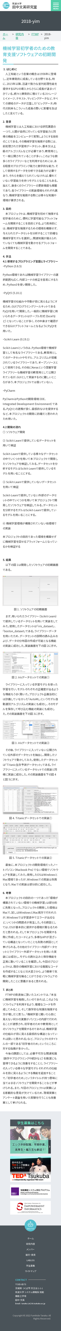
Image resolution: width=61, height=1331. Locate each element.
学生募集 (30, 1265)
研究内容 (20, 36)
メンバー (30, 1249)
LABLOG (31, 1260)
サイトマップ (30, 1271)
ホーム (5, 36)
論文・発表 (31, 1254)
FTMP (35, 34)
